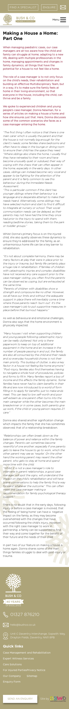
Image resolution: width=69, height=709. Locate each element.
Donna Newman (43, 110)
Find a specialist (23, 7)
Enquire (49, 7)
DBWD (58, 699)
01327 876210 (24, 614)
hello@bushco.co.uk (23, 625)
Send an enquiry (20, 699)
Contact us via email (63, 7)
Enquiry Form (11, 682)
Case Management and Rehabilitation (27, 653)
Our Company (12, 676)
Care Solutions (12, 664)
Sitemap (32, 676)
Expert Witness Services (18, 658)
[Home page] (19, 19)
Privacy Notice (36, 670)
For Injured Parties (15, 670)
